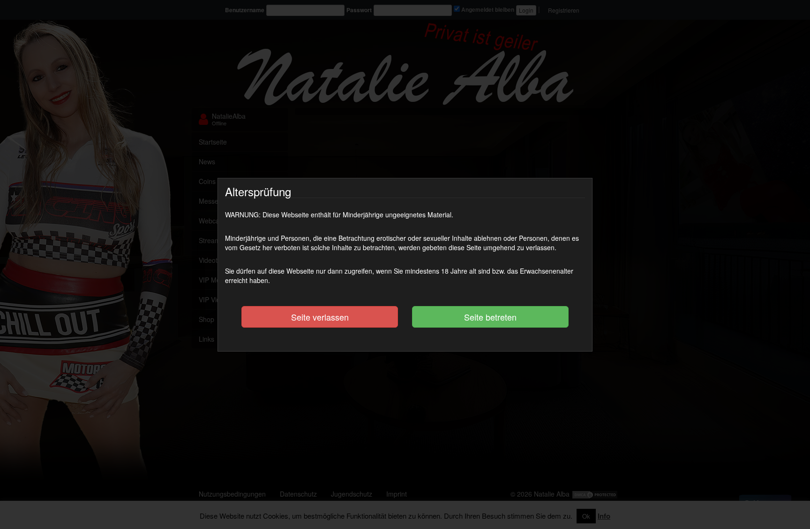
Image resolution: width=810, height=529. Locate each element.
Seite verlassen (320, 317)
